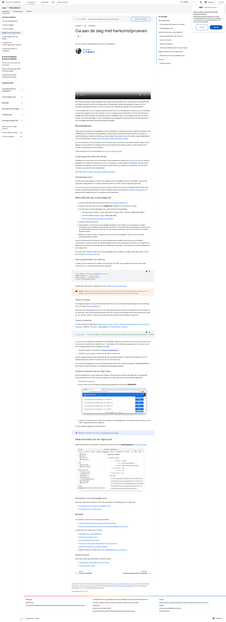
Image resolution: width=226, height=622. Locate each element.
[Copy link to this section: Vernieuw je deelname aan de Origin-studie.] (112, 371)
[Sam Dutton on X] (84, 52)
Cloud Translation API (112, 19)
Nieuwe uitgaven (18, 11)
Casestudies (45, 2)
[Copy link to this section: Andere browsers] (91, 555)
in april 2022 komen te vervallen (109, 433)
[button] (10, 90)
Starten (216, 27)
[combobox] (189, 2)
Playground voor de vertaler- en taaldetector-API (95, 506)
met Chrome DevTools (92, 254)
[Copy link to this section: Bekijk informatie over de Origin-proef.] (114, 440)
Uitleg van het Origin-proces (88, 537)
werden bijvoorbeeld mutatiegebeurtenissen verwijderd (95, 187)
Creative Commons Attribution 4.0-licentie (124, 584)
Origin (138, 111)
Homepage (78, 25)
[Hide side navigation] (21, 619)
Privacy (37, 618)
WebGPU (29, 11)
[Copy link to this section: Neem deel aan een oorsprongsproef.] (113, 198)
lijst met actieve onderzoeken (117, 203)
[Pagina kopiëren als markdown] (78, 36)
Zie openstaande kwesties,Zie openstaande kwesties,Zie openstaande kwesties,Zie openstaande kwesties (55, 605)
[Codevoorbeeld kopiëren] (149, 271)
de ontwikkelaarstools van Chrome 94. (114, 550)
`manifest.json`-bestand (119, 327)
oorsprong (134, 160)
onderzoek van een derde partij (116, 286)
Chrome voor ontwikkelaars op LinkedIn (170, 608)
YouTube (161, 605)
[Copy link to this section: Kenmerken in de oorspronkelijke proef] (109, 498)
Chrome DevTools (141, 445)
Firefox (107, 151)
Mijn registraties (89, 381)
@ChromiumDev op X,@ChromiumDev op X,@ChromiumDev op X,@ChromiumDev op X (183, 602)
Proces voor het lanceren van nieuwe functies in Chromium (98, 543)
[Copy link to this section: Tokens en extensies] (93, 320)
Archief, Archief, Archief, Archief (102, 608)
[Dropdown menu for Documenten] (37, 2)
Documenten (31, 2)
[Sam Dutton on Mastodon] (89, 52)
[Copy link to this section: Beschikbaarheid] (93, 126)
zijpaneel (123, 324)
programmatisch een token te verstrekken (99, 219)
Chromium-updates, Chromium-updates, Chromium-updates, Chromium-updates (116, 602)
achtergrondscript (107, 324)
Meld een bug (30, 602)
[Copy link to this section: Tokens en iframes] (92, 300)
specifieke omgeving (141, 342)
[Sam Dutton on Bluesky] (91, 52)
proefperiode (138, 190)
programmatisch (94, 306)
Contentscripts (80, 342)
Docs (4, 8)
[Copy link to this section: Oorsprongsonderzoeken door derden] (108, 157)
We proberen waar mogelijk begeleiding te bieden (112, 139)
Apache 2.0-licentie (89, 586)
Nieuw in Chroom (63, 2)
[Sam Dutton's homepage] (94, 52)
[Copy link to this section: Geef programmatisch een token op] (106, 260)
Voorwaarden (29, 618)
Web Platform (14, 8)
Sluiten (202, 27)
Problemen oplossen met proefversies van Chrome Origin (97, 523)
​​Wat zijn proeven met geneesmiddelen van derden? (99, 172)
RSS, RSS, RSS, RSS (164, 611)
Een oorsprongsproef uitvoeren (89, 540)
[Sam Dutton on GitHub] (86, 52)
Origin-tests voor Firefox (87, 566)
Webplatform (6, 11)
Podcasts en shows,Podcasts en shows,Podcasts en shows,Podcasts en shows (114, 611)
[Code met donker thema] (146, 271)
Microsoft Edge (117, 151)
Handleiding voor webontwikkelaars (90, 534)
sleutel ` (100, 327)
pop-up (116, 324)
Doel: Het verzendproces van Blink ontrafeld (93, 547)
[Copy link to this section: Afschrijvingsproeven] (94, 177)
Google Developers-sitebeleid (125, 586)
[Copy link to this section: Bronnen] (85, 514)
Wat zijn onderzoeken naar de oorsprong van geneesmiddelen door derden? (103, 526)
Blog (53, 2)
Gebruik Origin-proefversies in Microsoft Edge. (94, 562)
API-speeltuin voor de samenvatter (90, 509)
